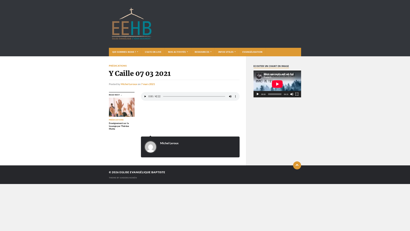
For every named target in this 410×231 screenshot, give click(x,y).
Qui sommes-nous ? (124, 52)
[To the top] (297, 165)
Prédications (118, 65)
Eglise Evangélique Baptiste (142, 172)
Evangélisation (252, 52)
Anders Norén (128, 177)
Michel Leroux (129, 84)
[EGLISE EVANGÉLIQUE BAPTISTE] (131, 39)
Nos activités (177, 52)
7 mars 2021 (148, 84)
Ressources (202, 52)
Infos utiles (226, 52)
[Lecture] (257, 94)
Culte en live (153, 52)
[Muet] (291, 94)
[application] (277, 84)
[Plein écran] (297, 94)
